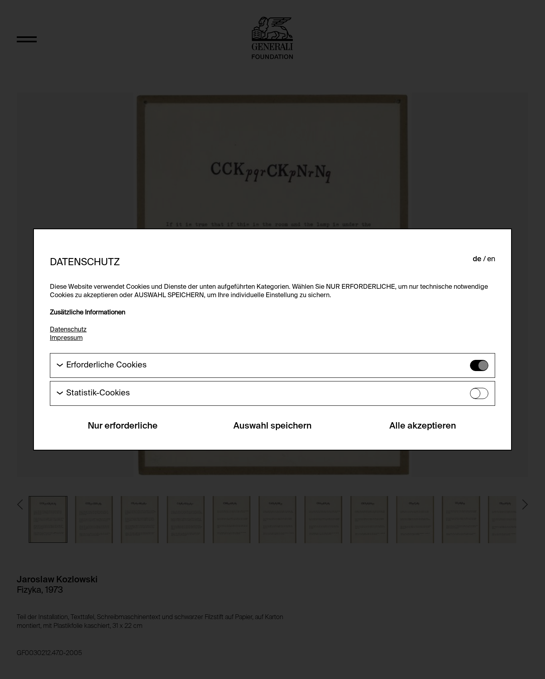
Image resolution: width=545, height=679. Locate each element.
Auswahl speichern (272, 426)
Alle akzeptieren (422, 426)
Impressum (66, 338)
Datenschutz (68, 330)
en (491, 259)
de (477, 259)
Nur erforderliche (123, 426)
